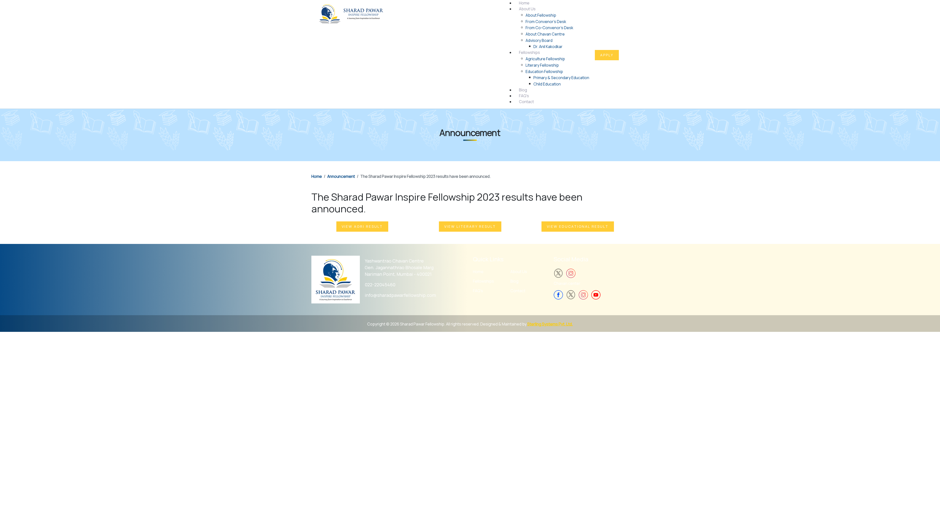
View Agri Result (362, 226)
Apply (606, 55)
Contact (517, 290)
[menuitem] (524, 3)
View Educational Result (578, 226)
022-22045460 (380, 285)
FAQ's (478, 290)
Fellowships (483, 281)
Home (478, 271)
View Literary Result (470, 226)
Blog (514, 281)
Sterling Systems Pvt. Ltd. (550, 324)
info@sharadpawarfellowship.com (400, 295)
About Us (518, 271)
